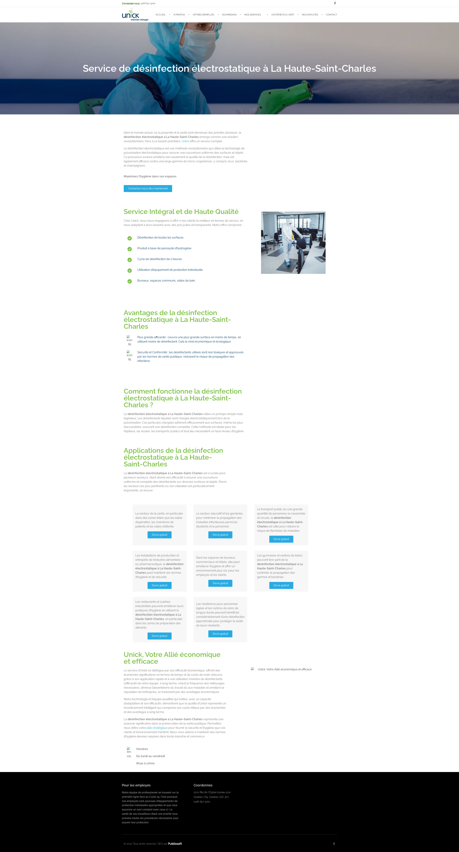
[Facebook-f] (334, 843)
